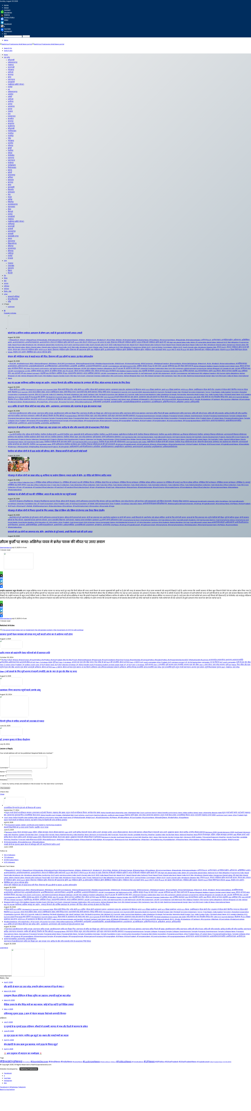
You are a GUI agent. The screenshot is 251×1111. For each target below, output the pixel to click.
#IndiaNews (66, 1061)
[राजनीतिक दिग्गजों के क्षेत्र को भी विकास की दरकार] (14, 805)
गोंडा (9, 138)
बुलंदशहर (11, 192)
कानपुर (10, 75)
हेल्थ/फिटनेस (13, 299)
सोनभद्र (10, 251)
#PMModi (113, 1062)
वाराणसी (11, 67)
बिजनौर (11, 190)
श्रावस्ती (10, 234)
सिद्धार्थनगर (12, 243)
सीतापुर (10, 246)
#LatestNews (77, 1062)
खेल (5, 281)
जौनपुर (10, 146)
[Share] (125, 586)
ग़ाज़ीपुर (11, 136)
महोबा (10, 199)
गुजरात (10, 263)
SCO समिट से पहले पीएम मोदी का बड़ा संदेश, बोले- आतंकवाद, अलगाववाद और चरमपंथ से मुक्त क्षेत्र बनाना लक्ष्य (54, 406)
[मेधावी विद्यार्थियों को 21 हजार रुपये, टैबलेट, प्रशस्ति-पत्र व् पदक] (33, 825)
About (6, 8)
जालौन (10, 143)
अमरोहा (10, 94)
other (6, 294)
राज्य (5, 261)
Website (3, 780)
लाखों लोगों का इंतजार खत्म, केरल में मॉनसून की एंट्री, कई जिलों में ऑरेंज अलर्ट (32, 844)
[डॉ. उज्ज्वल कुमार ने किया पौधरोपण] (11, 735)
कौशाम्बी (11, 60)
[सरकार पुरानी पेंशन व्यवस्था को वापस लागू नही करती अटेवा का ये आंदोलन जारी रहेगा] (41, 630)
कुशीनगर (11, 126)
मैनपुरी (10, 212)
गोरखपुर (11, 70)
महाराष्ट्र (11, 268)
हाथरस (10, 258)
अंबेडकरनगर (12, 62)
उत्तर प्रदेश (7, 57)
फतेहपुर (11, 163)
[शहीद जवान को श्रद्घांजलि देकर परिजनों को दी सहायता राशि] (11, 648)
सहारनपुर (11, 241)
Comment (4, 768)
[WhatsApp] (125, 572)
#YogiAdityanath (203, 1062)
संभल (10, 239)
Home (6, 5)
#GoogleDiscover (39, 1061)
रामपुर (10, 214)
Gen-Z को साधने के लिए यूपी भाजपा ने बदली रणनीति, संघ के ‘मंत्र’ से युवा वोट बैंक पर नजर (38, 671)
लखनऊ (7, 15)
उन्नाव (10, 111)
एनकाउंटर (11, 116)
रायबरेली (11, 82)
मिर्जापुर (11, 202)
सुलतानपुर (12, 248)
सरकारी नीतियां (14, 297)
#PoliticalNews (123, 1061)
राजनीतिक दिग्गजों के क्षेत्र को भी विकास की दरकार (22, 808)
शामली (10, 229)
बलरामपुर (11, 175)
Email (2, 776)
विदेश (5, 278)
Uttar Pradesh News (216, 1062)
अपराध (6, 283)
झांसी (10, 148)
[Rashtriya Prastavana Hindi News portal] (32, 44)
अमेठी (10, 97)
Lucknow (11, 307)
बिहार (10, 271)
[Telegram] (125, 581)
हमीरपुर (10, 253)
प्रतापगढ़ (11, 158)
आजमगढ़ (11, 106)
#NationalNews (105, 1062)
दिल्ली (10, 273)
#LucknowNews (91, 1061)
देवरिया (10, 150)
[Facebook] (125, 578)
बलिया (10, 177)
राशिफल (6, 286)
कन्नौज (11, 119)
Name (3, 772)
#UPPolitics (160, 1061)
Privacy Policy (9, 17)
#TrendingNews (137, 1062)
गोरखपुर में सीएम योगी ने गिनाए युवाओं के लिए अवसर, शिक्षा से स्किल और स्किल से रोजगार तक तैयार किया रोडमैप (56, 510)
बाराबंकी (11, 187)
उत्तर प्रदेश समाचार (227, 1062)
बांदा (9, 77)
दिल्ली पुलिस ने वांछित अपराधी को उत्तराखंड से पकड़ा (22, 721)
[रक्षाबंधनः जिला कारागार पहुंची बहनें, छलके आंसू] (11, 685)
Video (6, 20)
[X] (125, 575)
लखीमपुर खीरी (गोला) (16, 84)
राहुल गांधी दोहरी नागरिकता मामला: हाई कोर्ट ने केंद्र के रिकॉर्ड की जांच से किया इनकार (35, 820)
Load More (4, 948)
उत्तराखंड (11, 266)
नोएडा (10, 153)
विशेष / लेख (7, 291)
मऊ (9, 194)
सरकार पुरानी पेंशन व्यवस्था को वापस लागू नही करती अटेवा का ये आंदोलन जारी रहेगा (36, 634)
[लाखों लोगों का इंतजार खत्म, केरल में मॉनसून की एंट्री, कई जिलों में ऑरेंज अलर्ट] (127, 842)
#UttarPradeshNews (188, 1061)
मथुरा (10, 197)
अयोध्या (10, 72)
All (9, 89)
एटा (9, 114)
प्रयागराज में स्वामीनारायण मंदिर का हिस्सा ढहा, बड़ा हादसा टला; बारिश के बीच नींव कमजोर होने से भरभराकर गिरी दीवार (58, 427)
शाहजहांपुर (12, 231)
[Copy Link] (125, 583)
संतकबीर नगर (13, 236)
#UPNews (149, 1061)
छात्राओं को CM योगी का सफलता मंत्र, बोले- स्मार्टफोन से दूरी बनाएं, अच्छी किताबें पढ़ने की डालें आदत (50, 531)
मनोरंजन (6, 289)
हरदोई (10, 87)
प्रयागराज (11, 79)
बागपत (10, 182)
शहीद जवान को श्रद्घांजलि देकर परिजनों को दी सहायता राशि (25, 653)
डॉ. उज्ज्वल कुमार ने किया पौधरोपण (15, 739)
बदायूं (10, 170)
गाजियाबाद (12, 131)
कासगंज (11, 123)
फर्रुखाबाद (12, 165)
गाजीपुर (11, 133)
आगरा (10, 104)
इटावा (10, 109)
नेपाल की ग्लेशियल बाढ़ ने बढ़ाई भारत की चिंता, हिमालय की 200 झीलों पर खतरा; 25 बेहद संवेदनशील (50, 356)
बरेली (10, 172)
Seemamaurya (5, 547)
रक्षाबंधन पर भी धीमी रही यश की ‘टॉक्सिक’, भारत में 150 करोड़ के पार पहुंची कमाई (42, 494)
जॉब (9, 301)
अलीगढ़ (10, 101)
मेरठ (9, 209)
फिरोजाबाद (12, 168)
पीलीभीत (11, 155)
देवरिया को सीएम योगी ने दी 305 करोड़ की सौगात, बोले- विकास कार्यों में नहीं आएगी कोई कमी (47, 451)
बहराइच (11, 180)
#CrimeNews (26, 1062)
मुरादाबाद (11, 207)
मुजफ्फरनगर (13, 204)
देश (5, 275)
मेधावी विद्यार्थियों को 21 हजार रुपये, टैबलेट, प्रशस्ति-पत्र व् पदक (26, 827)
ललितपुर (11, 224)
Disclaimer (8, 12)
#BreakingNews (11, 1061)
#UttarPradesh (171, 1061)
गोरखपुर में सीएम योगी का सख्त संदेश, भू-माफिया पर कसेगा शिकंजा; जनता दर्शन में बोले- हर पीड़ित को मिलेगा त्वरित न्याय (59, 475)
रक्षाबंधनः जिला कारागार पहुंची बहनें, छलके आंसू (20, 690)
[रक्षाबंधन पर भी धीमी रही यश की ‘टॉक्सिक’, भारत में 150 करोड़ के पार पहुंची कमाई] (129, 490)
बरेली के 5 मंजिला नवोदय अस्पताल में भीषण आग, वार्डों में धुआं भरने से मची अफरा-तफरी (45, 333)
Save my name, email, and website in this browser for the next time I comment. (32, 784)
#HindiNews (54, 1061)
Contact (7, 10)
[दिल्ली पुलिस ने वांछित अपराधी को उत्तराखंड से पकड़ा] (14, 717)
